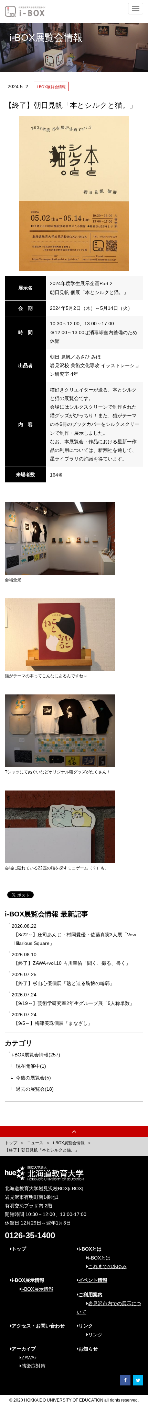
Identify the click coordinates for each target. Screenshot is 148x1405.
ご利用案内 (90, 1294)
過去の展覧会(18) (35, 1089)
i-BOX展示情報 (37, 1289)
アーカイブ (24, 1348)
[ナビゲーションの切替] (135, 8)
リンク (95, 1334)
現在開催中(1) (31, 1066)
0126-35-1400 (30, 1235)
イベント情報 (92, 1280)
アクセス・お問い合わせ (38, 1325)
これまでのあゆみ (107, 1266)
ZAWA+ (29, 1357)
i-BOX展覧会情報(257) (36, 1054)
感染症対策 (33, 1366)
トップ (11, 1142)
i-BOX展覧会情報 (69, 1142)
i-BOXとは (99, 1258)
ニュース (35, 1142)
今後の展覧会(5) (33, 1077)
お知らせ (88, 1348)
